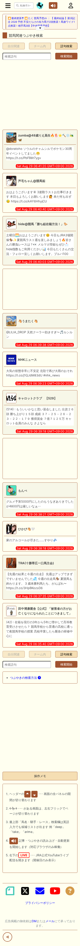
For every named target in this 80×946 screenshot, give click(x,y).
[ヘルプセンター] (69, 890)
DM (34, 921)
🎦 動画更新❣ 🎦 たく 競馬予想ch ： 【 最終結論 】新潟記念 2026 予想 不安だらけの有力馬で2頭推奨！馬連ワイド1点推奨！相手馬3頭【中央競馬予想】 (41, 22)
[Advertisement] (40, 94)
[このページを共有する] (7, 937)
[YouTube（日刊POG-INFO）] (55, 891)
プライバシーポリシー (40, 903)
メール (49, 921)
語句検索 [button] (66, 46)
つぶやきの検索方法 (24, 677)
